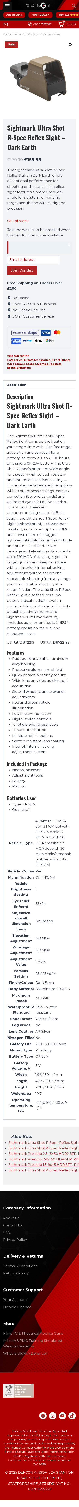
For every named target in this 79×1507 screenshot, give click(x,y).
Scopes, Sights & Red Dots (43, 363)
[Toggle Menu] (7, 6)
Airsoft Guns (14, 14)
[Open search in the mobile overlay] (74, 6)
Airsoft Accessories (46, 34)
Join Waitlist (22, 270)
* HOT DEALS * (40, 14)
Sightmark (24, 367)
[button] (70, 45)
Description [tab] (16, 385)
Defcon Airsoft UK (16, 34)
